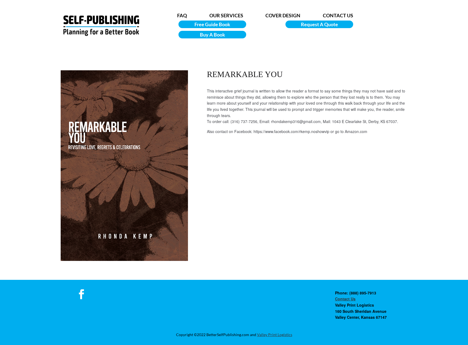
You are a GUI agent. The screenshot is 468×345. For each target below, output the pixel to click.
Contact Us (345, 298)
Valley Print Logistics (274, 334)
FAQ (182, 15)
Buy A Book (212, 35)
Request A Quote (319, 24)
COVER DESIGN (282, 15)
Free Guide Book (212, 24)
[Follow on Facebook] (81, 294)
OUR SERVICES (226, 15)
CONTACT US (338, 15)
